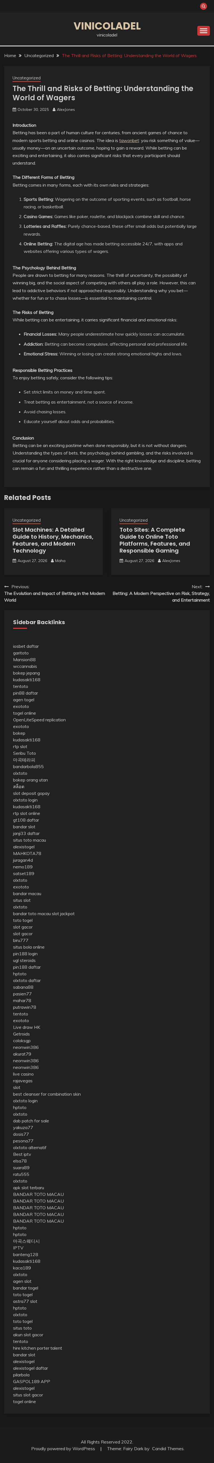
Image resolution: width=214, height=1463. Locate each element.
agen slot (22, 1281)
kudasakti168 (26, 679)
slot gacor (23, 927)
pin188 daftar (27, 967)
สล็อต (18, 786)
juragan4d (23, 860)
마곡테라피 (24, 760)
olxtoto (20, 773)
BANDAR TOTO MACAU (38, 1194)
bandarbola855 (28, 766)
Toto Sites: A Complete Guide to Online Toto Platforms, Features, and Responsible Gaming (155, 540)
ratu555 (21, 1174)
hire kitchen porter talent (37, 1348)
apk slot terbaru (28, 1187)
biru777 (20, 940)
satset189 (23, 873)
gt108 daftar (26, 820)
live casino (23, 1074)
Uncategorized (27, 77)
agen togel (23, 699)
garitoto (21, 653)
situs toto (22, 1328)
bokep (19, 733)
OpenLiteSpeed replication (39, 719)
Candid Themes (168, 1448)
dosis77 (21, 1134)
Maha (60, 560)
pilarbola (21, 1374)
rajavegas (23, 1080)
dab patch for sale (31, 1120)
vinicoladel (107, 26)
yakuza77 (23, 1127)
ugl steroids (24, 960)
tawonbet (129, 140)
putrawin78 (24, 1007)
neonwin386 (26, 1047)
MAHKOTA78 (27, 853)
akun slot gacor (28, 1334)
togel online (24, 713)
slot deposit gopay (31, 793)
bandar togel (25, 1288)
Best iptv (22, 1154)
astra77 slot (25, 1301)
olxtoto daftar (27, 980)
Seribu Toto (24, 753)
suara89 (21, 1167)
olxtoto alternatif (30, 1147)
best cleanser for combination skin (47, 1094)
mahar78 (22, 1000)
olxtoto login (25, 800)
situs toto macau (29, 840)
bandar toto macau (32, 913)
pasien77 (22, 993)
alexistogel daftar (30, 1368)
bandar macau (27, 893)
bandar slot (24, 826)
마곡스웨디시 (26, 1241)
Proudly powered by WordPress (63, 1448)
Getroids (21, 1034)
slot (16, 1087)
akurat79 (22, 1054)
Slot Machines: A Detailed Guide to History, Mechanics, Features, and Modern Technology (53, 540)
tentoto (20, 686)
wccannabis (25, 666)
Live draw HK (26, 1027)
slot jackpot (63, 913)
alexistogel (24, 846)
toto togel (23, 920)
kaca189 (22, 1268)
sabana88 (23, 987)
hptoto (19, 973)
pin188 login (25, 953)
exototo (21, 706)
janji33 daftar (26, 833)
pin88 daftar (25, 693)
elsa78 (20, 1161)
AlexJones (66, 109)
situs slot (22, 900)
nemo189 (23, 867)
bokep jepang (26, 673)
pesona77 (23, 1141)
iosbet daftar (26, 646)
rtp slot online (26, 813)
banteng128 (25, 1254)
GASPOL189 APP (31, 1381)
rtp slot (20, 746)
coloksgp (22, 1040)
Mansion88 (24, 659)
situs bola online (29, 947)
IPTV (18, 1247)
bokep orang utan (30, 780)
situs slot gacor (28, 1395)
